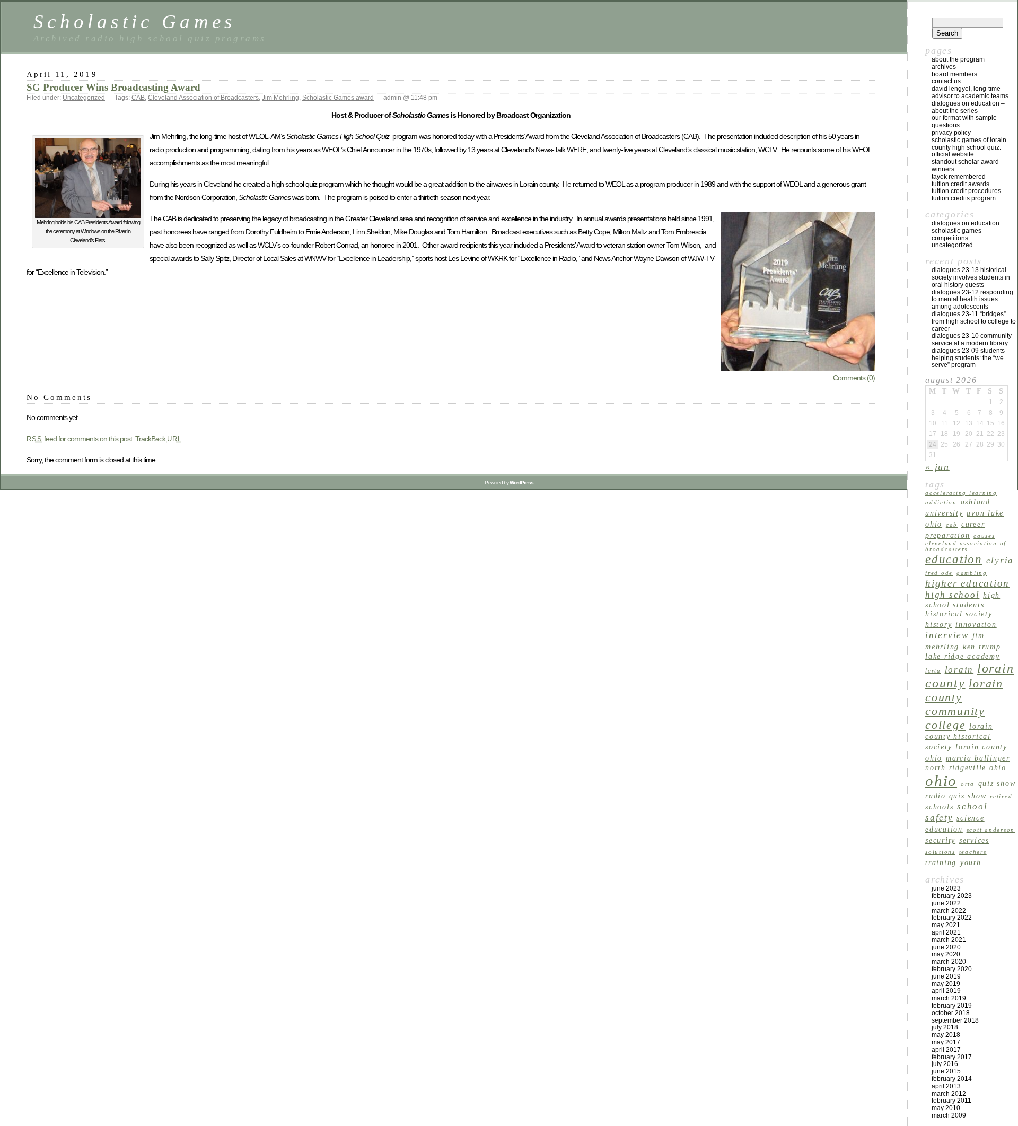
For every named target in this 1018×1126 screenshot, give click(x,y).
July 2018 (945, 1027)
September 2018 (955, 1020)
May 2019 (946, 984)
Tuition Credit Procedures (966, 191)
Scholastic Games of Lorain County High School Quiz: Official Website (969, 147)
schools (939, 806)
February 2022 (952, 917)
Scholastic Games (134, 21)
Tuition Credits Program (964, 198)
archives (944, 67)
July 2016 (945, 1064)
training (940, 862)
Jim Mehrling (280, 97)
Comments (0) (854, 377)
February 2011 (951, 1100)
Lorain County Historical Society (959, 736)
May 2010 (946, 1108)
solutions (940, 852)
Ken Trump (982, 646)
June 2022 (946, 903)
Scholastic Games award (338, 97)
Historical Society (959, 613)
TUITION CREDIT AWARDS (960, 184)
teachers (973, 852)
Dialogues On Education (965, 223)
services (974, 840)
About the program (958, 59)
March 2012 (949, 1093)
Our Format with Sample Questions (964, 121)
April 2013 (946, 1086)
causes (984, 536)
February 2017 (952, 1057)
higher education (967, 583)
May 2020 (946, 954)
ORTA (968, 784)
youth (970, 862)
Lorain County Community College (964, 704)
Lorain (959, 670)
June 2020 (946, 947)
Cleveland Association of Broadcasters (203, 97)
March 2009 (949, 1115)
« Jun (937, 466)
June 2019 (946, 976)
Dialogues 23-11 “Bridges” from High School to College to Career (974, 321)
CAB (138, 97)
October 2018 (951, 1013)
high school (952, 595)
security (940, 840)
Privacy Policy (951, 132)
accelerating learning (961, 493)
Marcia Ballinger (978, 758)
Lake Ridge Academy (962, 656)
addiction (941, 502)
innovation (976, 624)
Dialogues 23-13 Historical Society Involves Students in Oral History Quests (971, 277)
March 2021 (949, 940)
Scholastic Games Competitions (956, 234)
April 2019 (946, 990)
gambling (971, 573)
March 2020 (949, 961)
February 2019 (952, 1005)
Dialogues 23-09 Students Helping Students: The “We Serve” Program (968, 358)
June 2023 (946, 888)
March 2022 (949, 910)
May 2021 (946, 925)
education (953, 559)
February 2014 (952, 1079)
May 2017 (946, 1042)
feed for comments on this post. (80, 438)
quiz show (997, 783)
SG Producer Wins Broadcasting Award (113, 87)
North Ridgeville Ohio (965, 767)
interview (947, 635)
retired (1001, 796)
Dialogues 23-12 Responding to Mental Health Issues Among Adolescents (972, 300)
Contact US (946, 81)
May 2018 (946, 1034)
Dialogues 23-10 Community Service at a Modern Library (972, 339)
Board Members (954, 74)
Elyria (1000, 560)
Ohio (941, 780)
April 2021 (946, 932)
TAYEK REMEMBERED (959, 176)
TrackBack (158, 438)
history (938, 624)
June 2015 (946, 1071)
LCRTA (933, 671)
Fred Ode (939, 573)
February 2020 (952, 969)
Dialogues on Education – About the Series (968, 107)
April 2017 (946, 1049)
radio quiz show (955, 795)
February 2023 (952, 896)
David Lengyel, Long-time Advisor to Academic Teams (970, 92)
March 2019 (949, 998)
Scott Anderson (991, 830)
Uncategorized (84, 97)
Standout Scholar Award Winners (965, 165)
